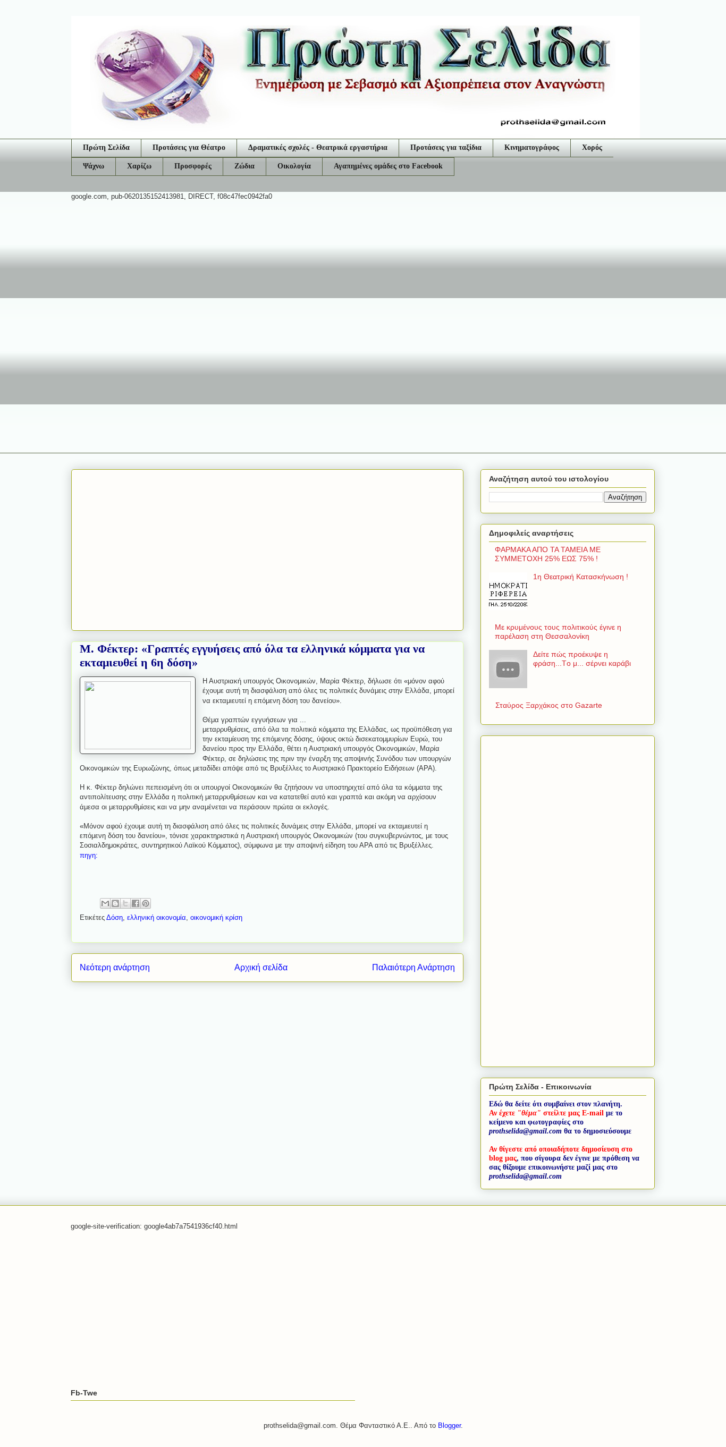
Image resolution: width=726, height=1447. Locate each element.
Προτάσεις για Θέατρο (189, 147)
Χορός (592, 147)
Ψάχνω (93, 166)
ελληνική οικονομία (156, 917)
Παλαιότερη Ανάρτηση (413, 967)
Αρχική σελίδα (261, 967)
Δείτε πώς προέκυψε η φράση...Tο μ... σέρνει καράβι (582, 658)
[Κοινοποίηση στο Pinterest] (145, 903)
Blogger (449, 1425)
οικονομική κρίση (216, 917)
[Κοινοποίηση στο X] (125, 903)
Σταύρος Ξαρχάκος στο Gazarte (548, 705)
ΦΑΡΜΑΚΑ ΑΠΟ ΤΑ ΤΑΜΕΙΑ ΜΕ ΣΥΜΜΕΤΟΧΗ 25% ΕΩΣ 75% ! (548, 554)
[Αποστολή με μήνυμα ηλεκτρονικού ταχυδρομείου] (105, 903)
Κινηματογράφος (531, 147)
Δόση (114, 917)
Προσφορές (193, 166)
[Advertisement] (363, 291)
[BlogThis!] (115, 903)
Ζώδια (244, 166)
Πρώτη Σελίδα (106, 147)
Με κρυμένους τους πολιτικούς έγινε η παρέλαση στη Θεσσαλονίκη (558, 631)
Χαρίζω (139, 166)
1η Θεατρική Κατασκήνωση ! (580, 576)
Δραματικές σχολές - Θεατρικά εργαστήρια (317, 147)
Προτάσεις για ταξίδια (446, 147)
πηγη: (89, 855)
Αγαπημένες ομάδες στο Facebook (388, 166)
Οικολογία (294, 166)
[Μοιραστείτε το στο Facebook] (135, 903)
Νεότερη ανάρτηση (115, 967)
